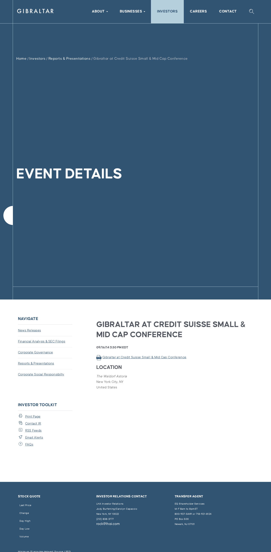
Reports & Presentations (69, 59)
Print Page (33, 416)
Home (21, 59)
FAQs (29, 444)
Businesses (131, 11)
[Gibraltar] (35, 12)
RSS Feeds (33, 430)
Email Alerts (34, 437)
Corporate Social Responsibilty (41, 374)
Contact (228, 11)
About (98, 11)
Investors (167, 11)
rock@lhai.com (108, 524)
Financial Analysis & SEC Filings (41, 341)
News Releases (29, 330)
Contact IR (33, 423)
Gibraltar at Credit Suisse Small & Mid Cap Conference (144, 357)
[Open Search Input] (251, 12)
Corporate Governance (35, 352)
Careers (198, 11)
